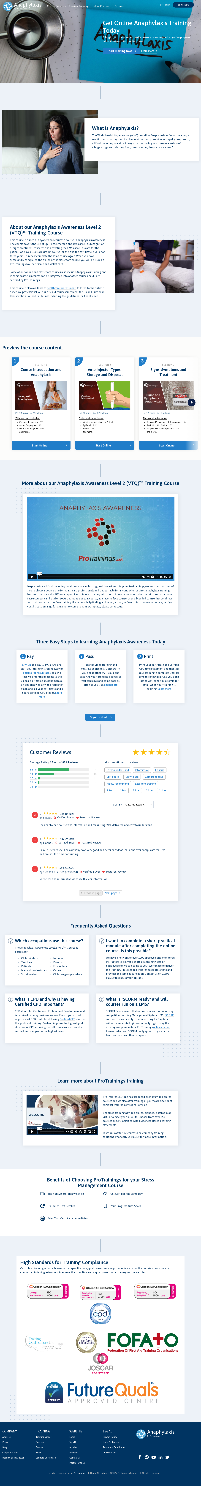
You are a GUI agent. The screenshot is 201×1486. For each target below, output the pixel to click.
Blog (4, 1447)
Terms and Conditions (114, 1447)
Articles (73, 1447)
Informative (142, 770)
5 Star (33, 769)
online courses (161, 1027)
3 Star (33, 778)
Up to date (112, 776)
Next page (111, 893)
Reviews (73, 1452)
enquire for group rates (37, 672)
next (191, 402)
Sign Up (73, 1442)
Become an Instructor (13, 1457)
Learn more (147, 50)
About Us (6, 1437)
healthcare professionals (61, 288)
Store (38, 1452)
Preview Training (78, 6)
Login (72, 1437)
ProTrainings (80, 1473)
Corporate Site (10, 1452)
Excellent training (145, 783)
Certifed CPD (67, 1019)
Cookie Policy (110, 1452)
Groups (39, 1447)
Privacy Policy (110, 1437)
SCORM (169, 1015)
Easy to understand (117, 770)
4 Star (33, 773)
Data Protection (111, 1442)
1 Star (33, 786)
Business (119, 6)
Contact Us (74, 1457)
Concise (159, 770)
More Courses (101, 6)
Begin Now (183, 5)
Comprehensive (154, 776)
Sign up (26, 664)
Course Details (55, 6)
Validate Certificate (46, 1457)
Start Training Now (120, 51)
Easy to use (132, 776)
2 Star (33, 782)
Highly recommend (117, 783)
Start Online (39, 445)
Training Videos (44, 1437)
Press (5, 1442)
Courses (40, 1442)
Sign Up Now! (98, 717)
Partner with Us (77, 1463)
